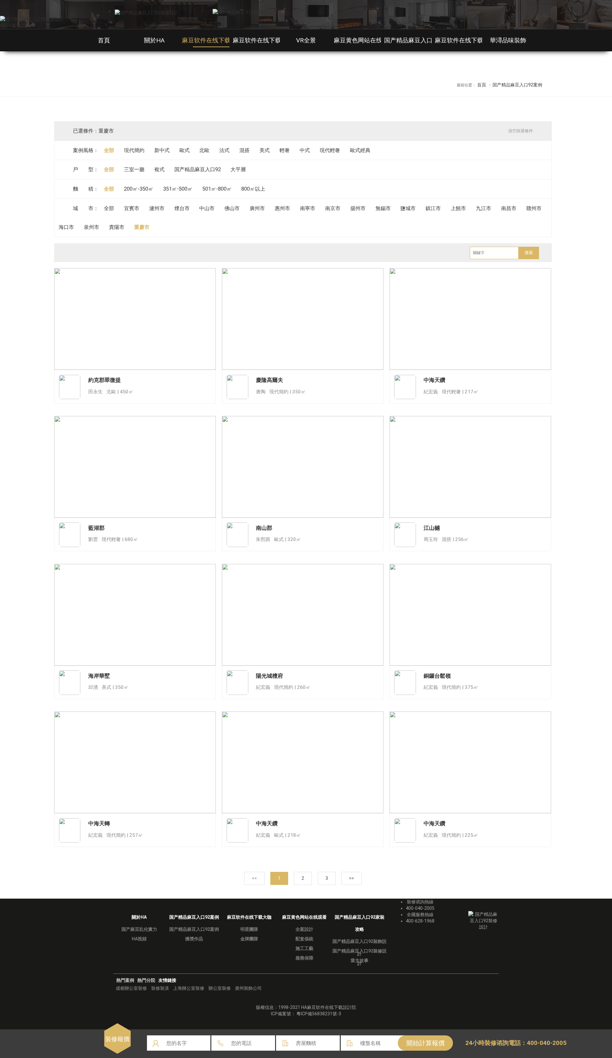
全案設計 (304, 929)
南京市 (332, 208)
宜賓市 (131, 208)
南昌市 (508, 208)
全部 (109, 150)
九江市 (483, 208)
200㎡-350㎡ (138, 189)
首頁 (104, 40)
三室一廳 (134, 169)
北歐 (204, 150)
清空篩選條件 (520, 130)
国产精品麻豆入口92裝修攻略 (424, 40)
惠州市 (282, 208)
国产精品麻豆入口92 (197, 169)
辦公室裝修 (219, 988)
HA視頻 (139, 938)
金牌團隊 (249, 938)
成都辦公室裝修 (131, 988)
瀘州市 (156, 208)
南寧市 (307, 208)
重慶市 (141, 227)
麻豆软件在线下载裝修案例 (218, 40)
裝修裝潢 (160, 988)
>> (351, 878)
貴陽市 (116, 227)
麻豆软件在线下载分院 (465, 40)
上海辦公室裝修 (188, 988)
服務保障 (304, 957)
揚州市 (358, 208)
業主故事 (359, 960)
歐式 (184, 150)
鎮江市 (433, 208)
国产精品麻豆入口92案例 (194, 929)
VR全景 (306, 40)
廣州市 (257, 208)
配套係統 (304, 938)
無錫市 (383, 208)
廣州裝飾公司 (248, 988)
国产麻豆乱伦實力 (139, 929)
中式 (305, 150)
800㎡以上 (253, 189)
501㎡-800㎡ (217, 189)
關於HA (154, 40)
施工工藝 (304, 948)
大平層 (238, 169)
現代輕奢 (330, 150)
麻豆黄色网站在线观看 (364, 40)
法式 (224, 150)
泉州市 (91, 227)
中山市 (207, 208)
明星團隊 (249, 929)
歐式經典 (360, 150)
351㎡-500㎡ (178, 189)
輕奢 (285, 150)
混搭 (244, 150)
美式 (264, 150)
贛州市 (534, 208)
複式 (159, 169)
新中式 (162, 150)
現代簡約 (134, 150)
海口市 (66, 227)
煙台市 (182, 208)
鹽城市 (408, 208)
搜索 (529, 252)
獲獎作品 (194, 938)
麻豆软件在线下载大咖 (263, 40)
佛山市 (232, 208)
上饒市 (458, 208)
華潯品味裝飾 (508, 40)
